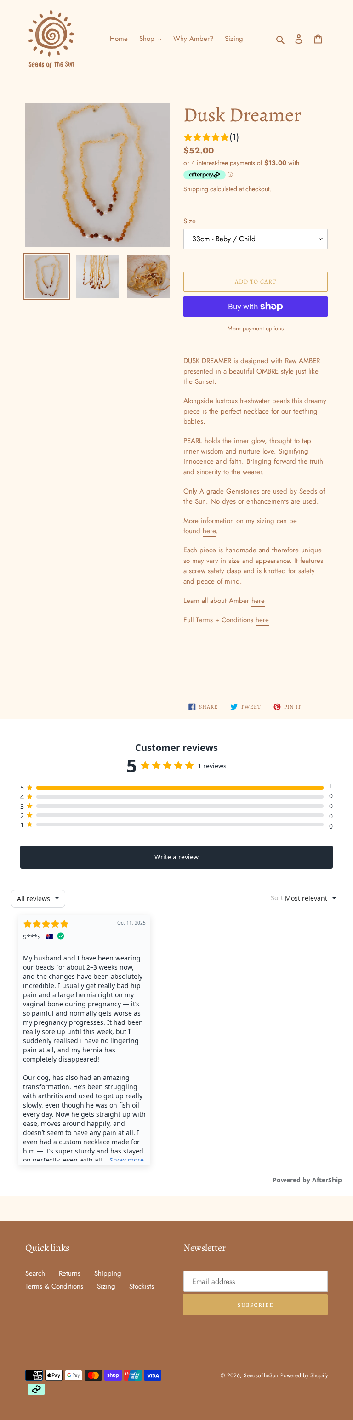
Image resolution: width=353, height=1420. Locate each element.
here (209, 531)
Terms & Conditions (54, 1286)
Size (189, 221)
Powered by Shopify (304, 1375)
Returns (69, 1273)
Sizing (106, 1286)
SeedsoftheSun (261, 1375)
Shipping (195, 188)
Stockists (141, 1286)
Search (35, 1273)
